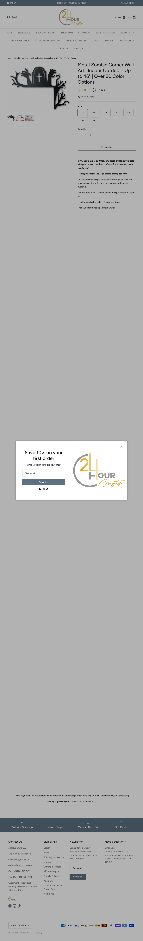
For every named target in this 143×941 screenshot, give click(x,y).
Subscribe (43, 482)
